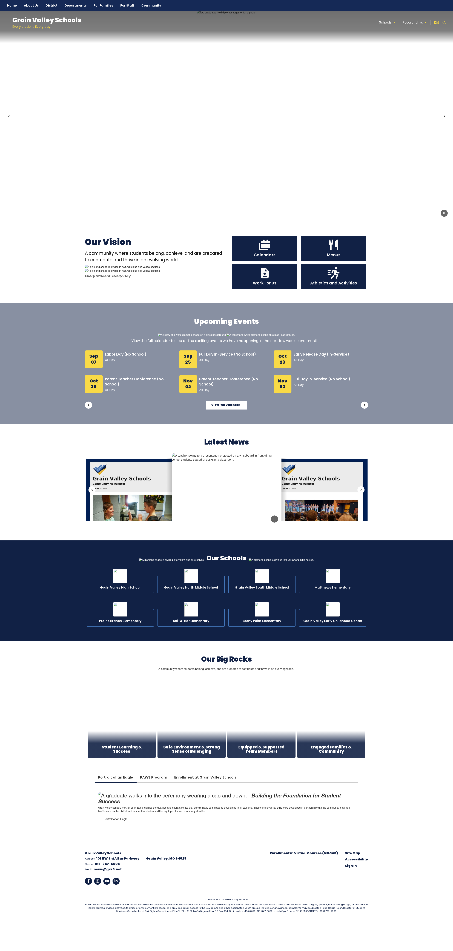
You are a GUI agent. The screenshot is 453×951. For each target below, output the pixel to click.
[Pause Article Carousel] (274, 519)
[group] (122, 718)
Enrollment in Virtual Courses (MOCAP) (304, 853)
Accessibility (356, 859)
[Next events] (364, 405)
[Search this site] (444, 22)
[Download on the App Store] (255, 922)
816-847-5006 (107, 864)
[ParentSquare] (197, 922)
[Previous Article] (92, 489)
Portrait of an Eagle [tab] (115, 777)
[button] (387, 22)
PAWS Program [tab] (153, 777)
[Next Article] (361, 489)
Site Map (352, 853)
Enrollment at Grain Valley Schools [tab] (205, 777)
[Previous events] (88, 405)
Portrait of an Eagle (116, 819)
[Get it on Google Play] (225, 922)
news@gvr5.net (108, 869)
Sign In (351, 865)
